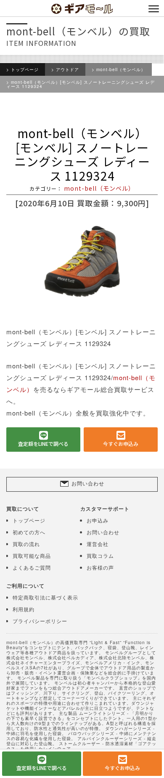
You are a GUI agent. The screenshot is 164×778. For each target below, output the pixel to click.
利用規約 (23, 609)
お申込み (97, 520)
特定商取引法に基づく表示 (45, 597)
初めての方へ (29, 532)
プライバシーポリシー (40, 620)
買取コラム (100, 555)
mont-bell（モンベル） (120, 69)
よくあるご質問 (32, 567)
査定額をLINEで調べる (43, 443)
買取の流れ (26, 543)
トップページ (25, 69)
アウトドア (67, 69)
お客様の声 (100, 567)
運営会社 (97, 543)
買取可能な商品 (32, 555)
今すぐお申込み (120, 443)
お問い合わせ (87, 483)
